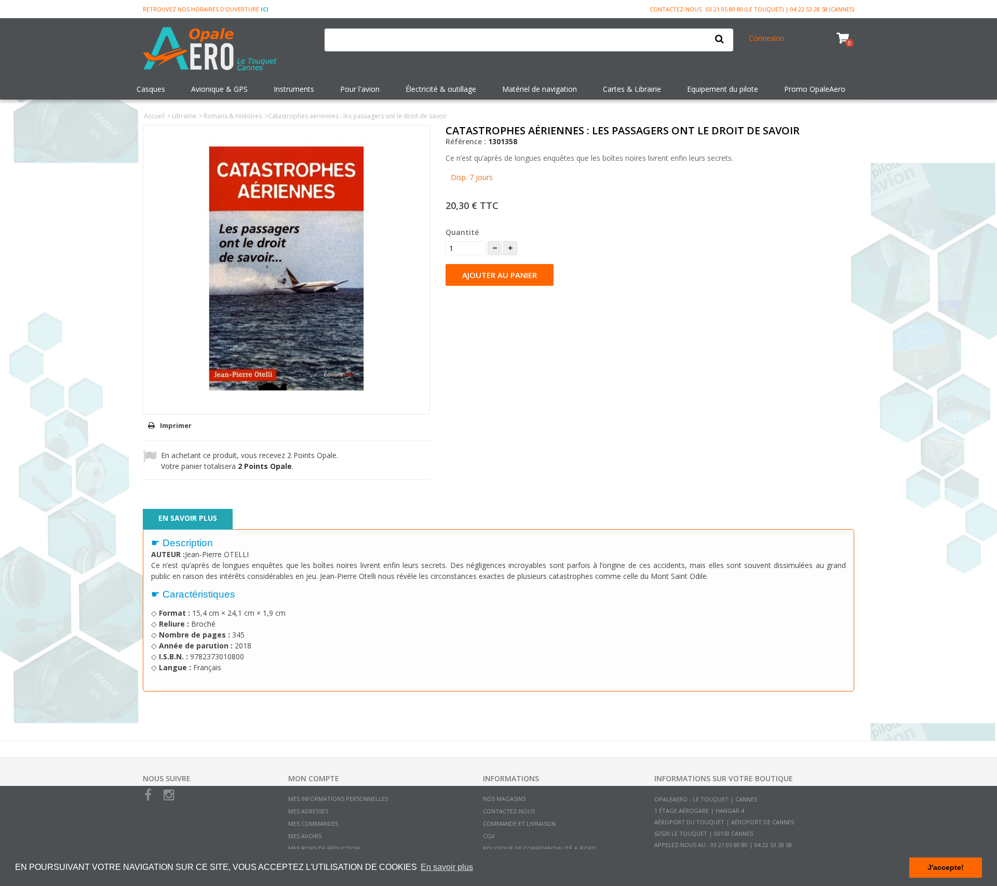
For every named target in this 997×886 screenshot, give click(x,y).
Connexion (767, 38)
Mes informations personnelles (338, 798)
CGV (489, 836)
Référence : (466, 141)
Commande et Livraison (519, 823)
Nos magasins (504, 798)
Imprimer (176, 425)
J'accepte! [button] (945, 867)
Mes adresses (308, 811)
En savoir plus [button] (447, 867)
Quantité (462, 232)
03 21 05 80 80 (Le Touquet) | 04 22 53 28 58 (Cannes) (780, 9)
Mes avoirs (304, 836)
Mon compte (313, 778)
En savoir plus (187, 518)
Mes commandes (313, 823)
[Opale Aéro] (226, 50)
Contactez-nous (676, 9)
